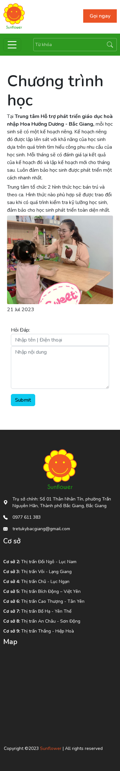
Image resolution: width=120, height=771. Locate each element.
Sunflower (50, 748)
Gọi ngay (100, 16)
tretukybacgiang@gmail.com (41, 529)
